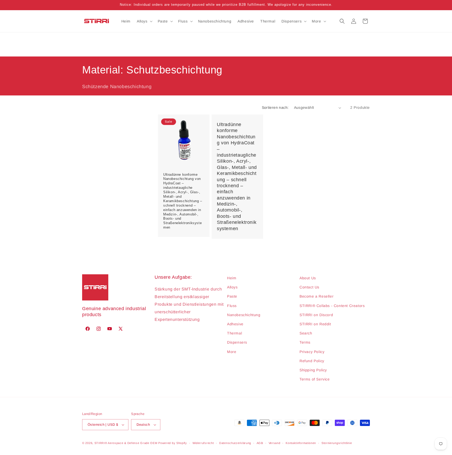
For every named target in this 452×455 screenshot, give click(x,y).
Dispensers (237, 342)
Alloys (232, 287)
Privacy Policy (312, 352)
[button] (144, 21)
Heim (231, 278)
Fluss (232, 306)
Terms (305, 342)
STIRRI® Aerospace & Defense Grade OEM (125, 443)
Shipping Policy (313, 370)
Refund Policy (312, 361)
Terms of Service (315, 379)
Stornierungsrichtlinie (336, 443)
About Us (308, 278)
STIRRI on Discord (316, 315)
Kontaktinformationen (301, 443)
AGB (260, 443)
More (231, 352)
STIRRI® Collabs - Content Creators (332, 306)
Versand (274, 443)
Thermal (234, 333)
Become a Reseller (317, 296)
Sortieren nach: (275, 107)
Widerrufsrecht (203, 443)
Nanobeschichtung (244, 315)
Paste (232, 296)
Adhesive (235, 324)
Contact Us (309, 287)
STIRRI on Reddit (315, 324)
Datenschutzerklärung (235, 443)
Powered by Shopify (172, 443)
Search (306, 333)
